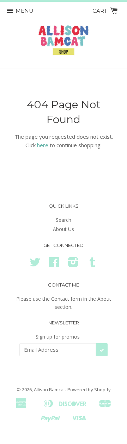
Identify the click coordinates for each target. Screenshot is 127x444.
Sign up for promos (58, 336)
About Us (63, 229)
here (42, 145)
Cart (100, 10)
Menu (25, 10)
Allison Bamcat (49, 389)
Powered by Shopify (89, 389)
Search (63, 220)
